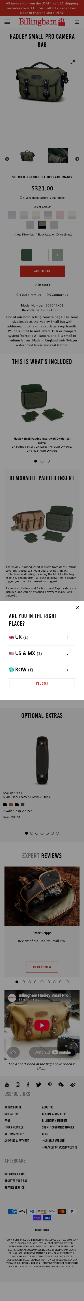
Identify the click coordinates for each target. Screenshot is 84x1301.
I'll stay (42, 683)
